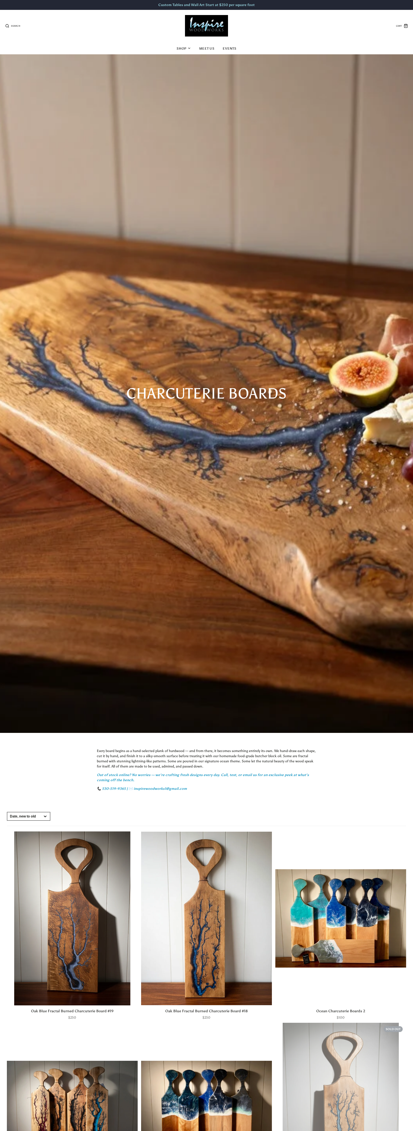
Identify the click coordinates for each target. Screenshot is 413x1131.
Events (229, 48)
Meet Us (206, 48)
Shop (181, 48)
